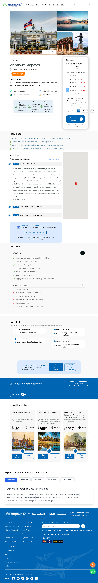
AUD (83, 111)
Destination (11, 479)
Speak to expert (71, 367)
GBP (92, 111)
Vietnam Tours (27, 526)
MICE (49, 5)
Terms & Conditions (12, 562)
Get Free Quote (76, 14)
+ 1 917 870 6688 (62, 534)
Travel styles (38, 479)
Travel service (52, 479)
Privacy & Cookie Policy (85, 530)
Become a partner (11, 541)
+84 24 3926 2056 (38, 514)
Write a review (15, 394)
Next (81, 384)
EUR (88, 111)
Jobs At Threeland (11, 530)
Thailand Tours (27, 541)
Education (56, 5)
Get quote (17, 456)
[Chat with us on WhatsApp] (93, 571)
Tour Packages (18, 74)
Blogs (7, 534)
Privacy (7, 558)
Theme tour (24, 479)
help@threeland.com (57, 514)
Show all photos (49, 52)
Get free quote (56, 367)
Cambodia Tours (27, 534)
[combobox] (90, 5)
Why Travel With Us (12, 526)
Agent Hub (82, 5)
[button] (30, 5)
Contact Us (9, 538)
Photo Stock (9, 554)
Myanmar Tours (27, 538)
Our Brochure (9, 551)
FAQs (7, 566)
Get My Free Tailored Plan (35, 232)
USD (78, 111)
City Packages (67, 479)
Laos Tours (26, 530)
